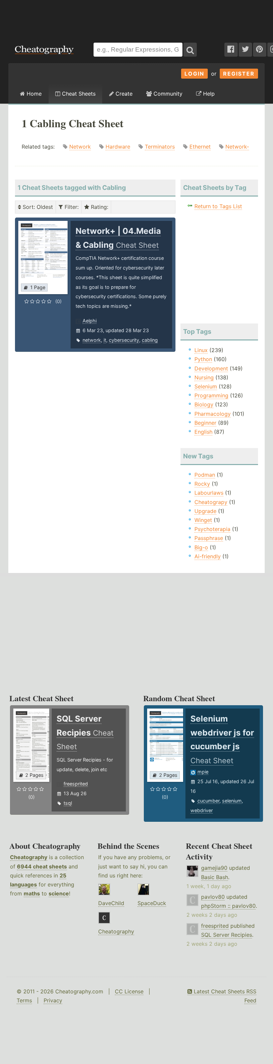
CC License (129, 991)
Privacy (53, 1000)
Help (208, 93)
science (59, 893)
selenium (232, 800)
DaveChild (111, 903)
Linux (201, 350)
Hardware (118, 146)
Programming (211, 395)
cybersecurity (124, 340)
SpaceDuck (151, 903)
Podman (204, 474)
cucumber (208, 800)
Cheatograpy (210, 502)
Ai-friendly (207, 556)
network (92, 340)
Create (123, 93)
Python (203, 359)
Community (167, 93)
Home (33, 93)
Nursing (204, 377)
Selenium (205, 386)
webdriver (201, 810)
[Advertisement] (136, 18)
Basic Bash (214, 877)
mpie (202, 772)
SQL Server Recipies (226, 934)
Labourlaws (208, 492)
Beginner (205, 422)
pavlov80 (213, 896)
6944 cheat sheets (42, 866)
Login (194, 73)
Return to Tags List (218, 206)
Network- (237, 146)
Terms (24, 1000)
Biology (203, 404)
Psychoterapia (212, 529)
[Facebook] (231, 50)
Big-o (201, 547)
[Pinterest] (259, 50)
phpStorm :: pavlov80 (228, 905)
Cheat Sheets (78, 93)
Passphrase (208, 538)
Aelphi (90, 320)
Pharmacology (212, 413)
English (203, 431)
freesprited (76, 784)
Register (239, 73)
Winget (203, 520)
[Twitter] (245, 50)
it (105, 340)
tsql (68, 803)
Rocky (202, 483)
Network (80, 146)
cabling (150, 340)
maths (32, 893)
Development (211, 368)
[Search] (190, 50)
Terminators (160, 146)
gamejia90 (214, 867)
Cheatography (28, 857)
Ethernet (200, 146)
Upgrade (205, 511)
